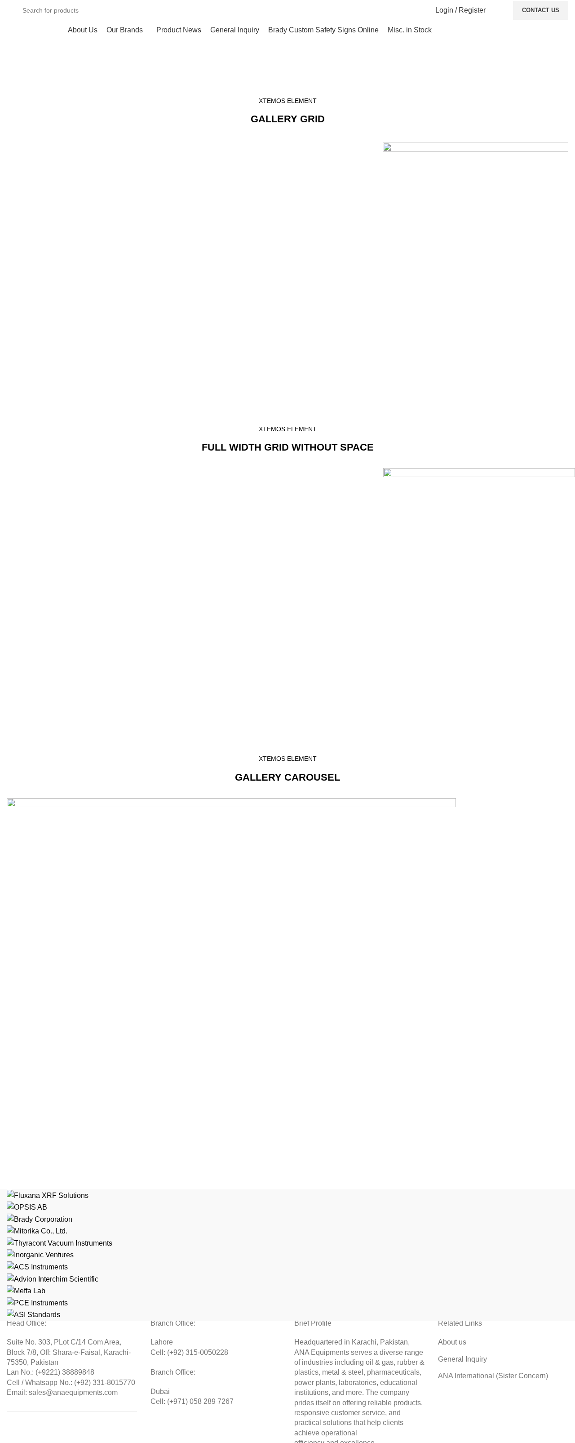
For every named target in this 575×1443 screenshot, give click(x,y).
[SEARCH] (409, 10)
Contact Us (540, 10)
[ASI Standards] (287, 1255)
